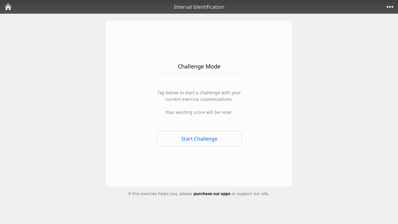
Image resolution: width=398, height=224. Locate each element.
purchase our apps (212, 193)
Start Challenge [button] (199, 138)
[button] (8, 7)
